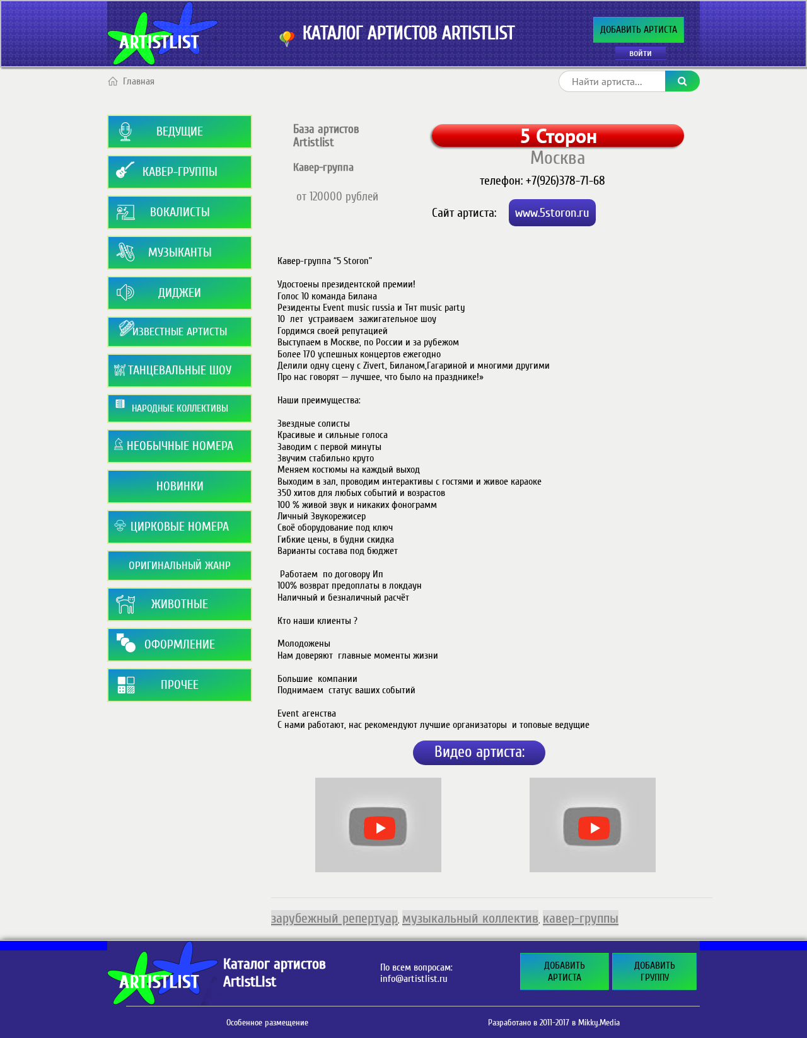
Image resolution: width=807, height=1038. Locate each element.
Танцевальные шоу (179, 370)
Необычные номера (180, 446)
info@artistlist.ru (414, 978)
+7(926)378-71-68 (565, 180)
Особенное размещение (267, 1022)
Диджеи (179, 292)
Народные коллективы (180, 408)
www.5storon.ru (552, 212)
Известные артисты (179, 331)
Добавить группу (654, 971)
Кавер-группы (180, 171)
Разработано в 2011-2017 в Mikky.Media (554, 1022)
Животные (179, 604)
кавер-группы (580, 918)
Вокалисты (180, 212)
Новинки (180, 486)
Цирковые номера (180, 526)
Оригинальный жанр (180, 565)
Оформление (179, 644)
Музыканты (180, 252)
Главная (138, 81)
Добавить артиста (638, 29)
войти (640, 53)
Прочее (180, 685)
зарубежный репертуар (334, 918)
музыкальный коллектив (470, 918)
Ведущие (179, 131)
